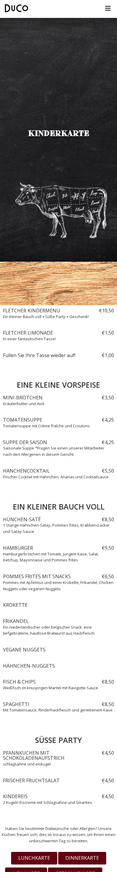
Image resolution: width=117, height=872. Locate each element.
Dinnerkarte (82, 858)
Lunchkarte (34, 858)
